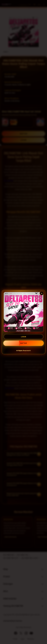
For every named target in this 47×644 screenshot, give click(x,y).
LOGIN (23, 337)
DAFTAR (23, 343)
